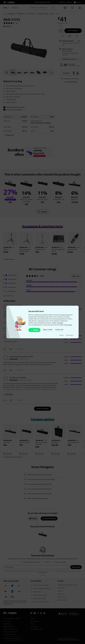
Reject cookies (48, 330)
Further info (59, 330)
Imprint (61, 335)
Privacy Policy (69, 335)
